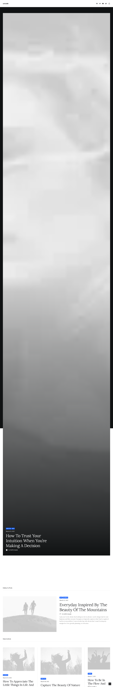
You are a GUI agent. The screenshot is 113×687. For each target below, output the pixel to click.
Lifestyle (8, 528)
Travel (90, 673)
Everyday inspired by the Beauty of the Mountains (83, 607)
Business (65, 597)
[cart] (109, 3)
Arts (13, 528)
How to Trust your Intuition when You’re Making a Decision (26, 540)
